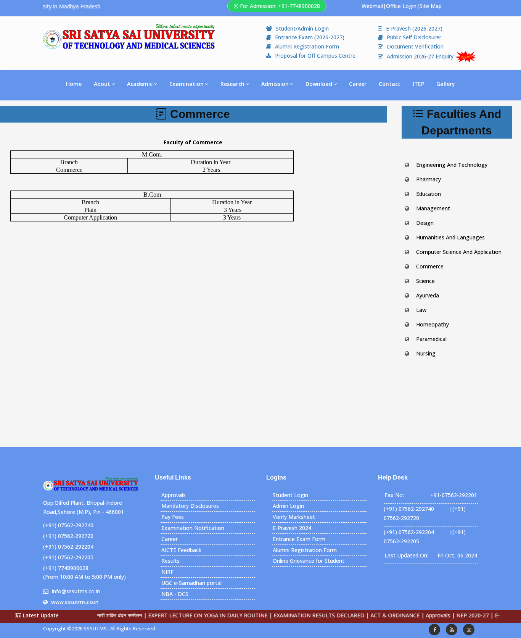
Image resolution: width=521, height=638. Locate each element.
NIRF (167, 571)
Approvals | (426, 615)
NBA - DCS (174, 594)
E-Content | (496, 615)
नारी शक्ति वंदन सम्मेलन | (107, 615)
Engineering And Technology (451, 164)
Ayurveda (427, 295)
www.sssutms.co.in (74, 602)
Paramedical (431, 338)
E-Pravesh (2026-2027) (414, 28)
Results (170, 560)
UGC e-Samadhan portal (191, 582)
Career (358, 83)
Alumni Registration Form (307, 46)
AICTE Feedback (181, 550)
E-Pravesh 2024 (292, 527)
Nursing (426, 353)
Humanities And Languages (450, 237)
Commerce (430, 266)
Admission (275, 83)
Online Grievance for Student (308, 560)
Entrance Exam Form (299, 539)
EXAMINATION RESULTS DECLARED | (307, 615)
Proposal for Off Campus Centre (315, 55)
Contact (389, 83)
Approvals (173, 495)
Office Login (401, 6)
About (102, 83)
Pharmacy (428, 179)
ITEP (418, 83)
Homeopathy (432, 324)
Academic (140, 83)
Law (421, 309)
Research (232, 83)
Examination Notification (192, 527)
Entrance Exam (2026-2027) (309, 37)
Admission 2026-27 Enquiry (421, 56)
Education (428, 193)
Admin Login (288, 505)
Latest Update (40, 615)
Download (319, 83)
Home (74, 83)
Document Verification (415, 46)
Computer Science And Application (459, 251)
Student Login (290, 495)
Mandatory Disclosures (190, 505)
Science (425, 280)
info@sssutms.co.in (76, 591)
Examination (186, 83)
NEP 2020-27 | (460, 615)
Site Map (431, 6)
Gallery (445, 83)
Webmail (372, 6)
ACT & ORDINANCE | (383, 615)
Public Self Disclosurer (414, 37)
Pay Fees (172, 516)
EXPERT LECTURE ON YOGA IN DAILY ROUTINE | (196, 615)
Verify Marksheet (294, 516)
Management (433, 208)
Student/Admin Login (302, 28)
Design (425, 222)
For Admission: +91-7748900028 (280, 6)
